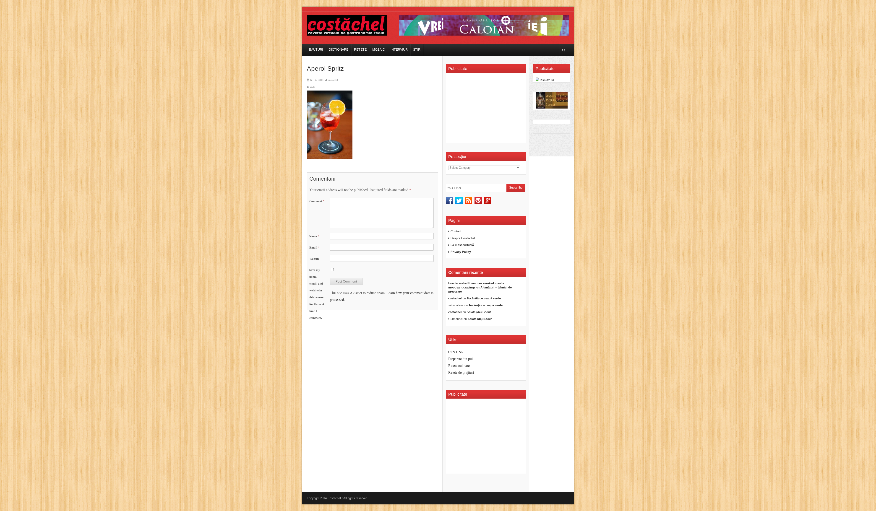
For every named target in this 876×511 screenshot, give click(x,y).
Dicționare (338, 49)
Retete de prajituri (461, 372)
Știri (417, 49)
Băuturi (316, 49)
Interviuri (400, 49)
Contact (456, 231)
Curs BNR (456, 351)
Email (314, 247)
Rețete (360, 49)
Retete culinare (459, 365)
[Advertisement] (486, 109)
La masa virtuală (462, 245)
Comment (316, 201)
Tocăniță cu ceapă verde (484, 298)
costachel (333, 80)
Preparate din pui (460, 358)
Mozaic (378, 49)
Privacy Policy (461, 252)
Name (314, 236)
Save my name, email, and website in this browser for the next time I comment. (317, 293)
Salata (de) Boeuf (479, 312)
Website (314, 258)
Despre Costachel (463, 238)
